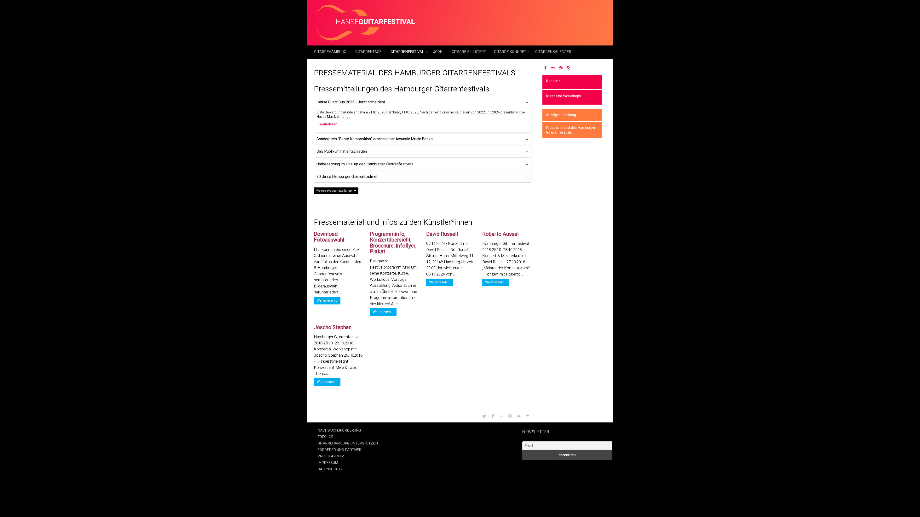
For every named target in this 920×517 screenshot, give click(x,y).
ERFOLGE (325, 436)
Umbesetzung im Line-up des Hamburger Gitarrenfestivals (364, 164)
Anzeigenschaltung (561, 115)
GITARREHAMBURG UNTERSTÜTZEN (347, 443)
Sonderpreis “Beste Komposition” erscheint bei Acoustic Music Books (374, 139)
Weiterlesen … (329, 124)
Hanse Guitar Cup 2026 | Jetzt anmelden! (350, 102)
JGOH (438, 51)
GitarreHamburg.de (432, 479)
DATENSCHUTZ (330, 469)
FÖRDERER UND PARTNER (339, 449)
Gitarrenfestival (408, 51)
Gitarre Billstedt (469, 51)
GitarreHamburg (330, 51)
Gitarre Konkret (510, 51)
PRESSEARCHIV (330, 456)
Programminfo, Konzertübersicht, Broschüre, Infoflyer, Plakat (393, 242)
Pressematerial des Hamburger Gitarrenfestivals (570, 130)
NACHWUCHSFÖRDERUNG (339, 430)
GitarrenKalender (553, 51)
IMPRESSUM (327, 462)
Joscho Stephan (333, 327)
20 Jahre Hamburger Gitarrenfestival (346, 177)
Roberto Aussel (500, 234)
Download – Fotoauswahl (329, 237)
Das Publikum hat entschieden (341, 151)
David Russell (442, 234)
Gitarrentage (368, 51)
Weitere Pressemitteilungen (335, 191)
